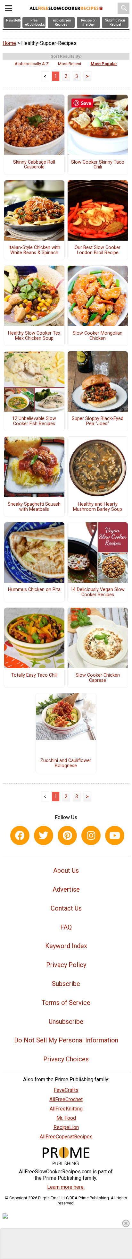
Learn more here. (66, 1187)
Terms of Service (66, 1002)
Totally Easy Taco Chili (34, 675)
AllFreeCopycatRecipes (66, 1137)
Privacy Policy (66, 965)
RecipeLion (66, 1127)
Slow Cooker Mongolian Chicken (97, 336)
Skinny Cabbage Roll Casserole (34, 165)
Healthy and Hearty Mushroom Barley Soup (97, 507)
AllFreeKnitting (66, 1109)
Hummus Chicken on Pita (34, 589)
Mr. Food (66, 1118)
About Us (66, 870)
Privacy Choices (66, 1059)
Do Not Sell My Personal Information (66, 1040)
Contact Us (66, 908)
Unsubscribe (66, 1021)
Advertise (66, 889)
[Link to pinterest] (67, 835)
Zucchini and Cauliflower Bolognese (65, 763)
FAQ (66, 927)
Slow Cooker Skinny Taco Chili (97, 165)
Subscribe (66, 984)
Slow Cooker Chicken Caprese (98, 678)
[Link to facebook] (19, 835)
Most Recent (69, 63)
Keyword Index (66, 946)
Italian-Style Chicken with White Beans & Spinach (34, 250)
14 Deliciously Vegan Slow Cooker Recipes (97, 592)
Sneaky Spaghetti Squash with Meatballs (34, 507)
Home (9, 43)
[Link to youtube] (114, 835)
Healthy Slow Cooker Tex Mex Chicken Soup (34, 336)
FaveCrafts (66, 1090)
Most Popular (104, 63)
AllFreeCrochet (66, 1099)
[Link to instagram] (91, 835)
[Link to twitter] (43, 835)
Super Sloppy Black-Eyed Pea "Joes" (97, 421)
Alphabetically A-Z (32, 63)
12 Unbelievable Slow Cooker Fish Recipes (34, 421)
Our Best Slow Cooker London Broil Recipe (97, 250)
